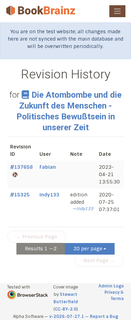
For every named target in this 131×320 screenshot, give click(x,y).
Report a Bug (104, 316)
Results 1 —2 (41, 248)
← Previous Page (36, 237)
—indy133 (82, 208)
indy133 (49, 195)
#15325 (20, 195)
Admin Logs (111, 286)
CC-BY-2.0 (66, 309)
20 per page (87, 248)
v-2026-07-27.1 (66, 316)
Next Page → (99, 260)
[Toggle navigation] (117, 11)
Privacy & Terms (114, 295)
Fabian (47, 167)
